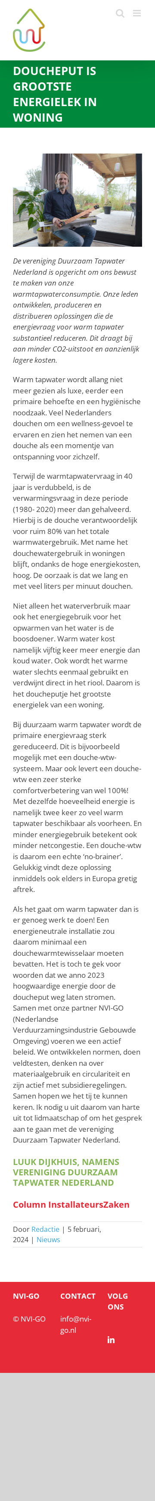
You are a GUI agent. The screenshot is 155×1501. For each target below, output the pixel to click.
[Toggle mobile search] (120, 13)
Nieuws (48, 1239)
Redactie (45, 1229)
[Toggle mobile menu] (137, 13)
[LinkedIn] (111, 1339)
